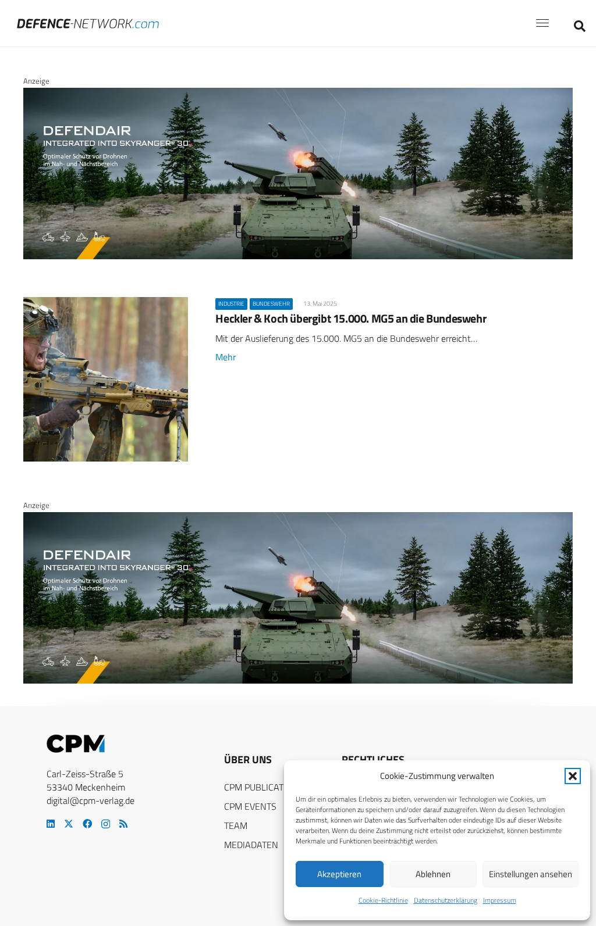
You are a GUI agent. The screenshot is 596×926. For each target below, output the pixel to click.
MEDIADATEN (251, 845)
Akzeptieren (339, 874)
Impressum (499, 900)
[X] (68, 823)
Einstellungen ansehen (530, 874)
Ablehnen (433, 874)
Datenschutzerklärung (445, 900)
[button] (573, 776)
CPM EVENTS (250, 806)
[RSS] (123, 823)
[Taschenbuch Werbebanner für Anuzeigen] (298, 205)
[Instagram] (105, 824)
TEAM (235, 825)
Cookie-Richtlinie (383, 900)
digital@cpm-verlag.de (90, 800)
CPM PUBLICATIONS (264, 787)
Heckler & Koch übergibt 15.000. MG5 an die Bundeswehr (350, 318)
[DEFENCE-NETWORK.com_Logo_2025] (87, 23)
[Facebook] (87, 823)
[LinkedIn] (51, 823)
